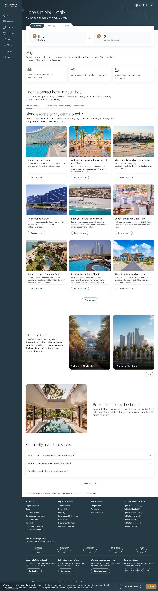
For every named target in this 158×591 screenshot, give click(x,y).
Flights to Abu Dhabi (131, 505)
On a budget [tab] (39, 106)
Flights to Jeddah (130, 526)
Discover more (36, 177)
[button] (22, 10)
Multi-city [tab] (65, 26)
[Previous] (146, 374)
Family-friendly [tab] (65, 106)
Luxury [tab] (29, 106)
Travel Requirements (66, 505)
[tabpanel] (90, 209)
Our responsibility (32, 519)
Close (151, 586)
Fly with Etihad (63, 509)
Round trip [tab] (37, 26)
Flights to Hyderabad (132, 512)
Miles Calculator (97, 512)
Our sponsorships (33, 512)
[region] (79, 586)
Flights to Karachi (131, 519)
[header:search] (146, 5)
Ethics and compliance (34, 526)
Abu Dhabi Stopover (66, 526)
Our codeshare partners (35, 516)
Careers (29, 523)
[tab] (58, 37)
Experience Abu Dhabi (66, 523)
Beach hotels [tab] (79, 106)
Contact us (34, 571)
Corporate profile (32, 505)
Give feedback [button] (100, 571)
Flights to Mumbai (131, 509)
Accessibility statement (35, 530)
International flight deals (68, 516)
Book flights (63, 512)
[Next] (152, 374)
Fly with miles (96, 509)
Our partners (96, 505)
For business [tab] (52, 106)
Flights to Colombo (131, 516)
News (28, 509)
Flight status (63, 519)
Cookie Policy (12, 587)
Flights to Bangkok (131, 523)
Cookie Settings (130, 586)
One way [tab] (51, 26)
